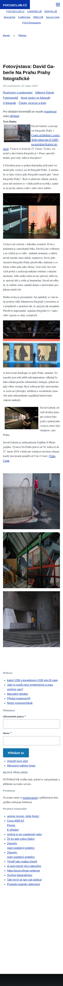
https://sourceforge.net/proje (23, 870)
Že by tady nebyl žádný (21, 838)
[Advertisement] (31, 51)
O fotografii (9, 103)
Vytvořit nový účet (17, 761)
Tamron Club (52, 17)
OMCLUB (38, 17)
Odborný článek (44, 92)
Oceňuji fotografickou (19, 875)
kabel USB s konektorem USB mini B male (32, 680)
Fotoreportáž (10, 97)
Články (22, 35)
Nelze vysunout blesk (20, 703)
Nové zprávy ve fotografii (35, 97)
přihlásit (14, 116)
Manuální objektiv (17, 694)
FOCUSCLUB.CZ (15, 5)
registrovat (50, 111)
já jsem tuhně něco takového (24, 866)
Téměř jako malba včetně (22, 861)
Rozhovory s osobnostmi (17, 92)
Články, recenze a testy (32, 103)
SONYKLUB (50, 11)
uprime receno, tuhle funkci (23, 816)
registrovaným (30, 797)
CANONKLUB (34, 11)
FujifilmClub (24, 17)
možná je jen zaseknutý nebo (24, 834)
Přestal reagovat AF (19, 698)
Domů (6, 35)
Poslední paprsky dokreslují (23, 884)
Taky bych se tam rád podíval (24, 879)
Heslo (6, 733)
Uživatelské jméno (13, 716)
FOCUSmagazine (31, 22)
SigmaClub (9, 17)
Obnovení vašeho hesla (21, 765)
